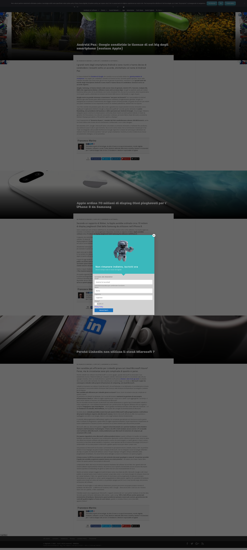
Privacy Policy (99, 307)
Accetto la (100, 304)
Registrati (103, 310)
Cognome (98, 294)
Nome (97, 287)
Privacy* (97, 301)
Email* (97, 278)
